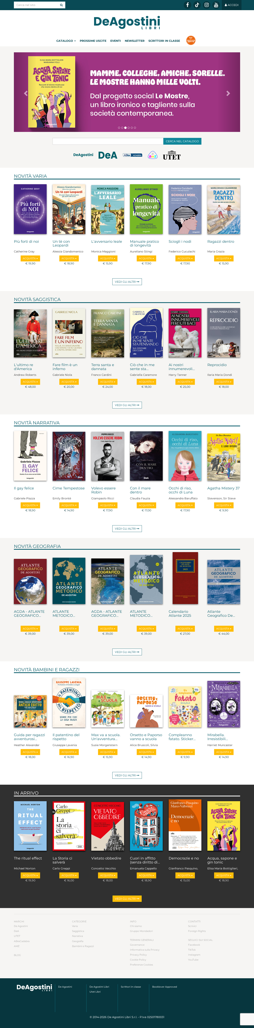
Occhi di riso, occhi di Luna (181, 490)
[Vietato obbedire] (107, 825)
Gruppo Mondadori (141, 931)
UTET (17, 935)
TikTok (192, 949)
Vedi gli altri (126, 282)
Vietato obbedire (106, 858)
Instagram (194, 954)
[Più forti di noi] (30, 208)
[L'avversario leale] (107, 208)
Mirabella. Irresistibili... (217, 737)
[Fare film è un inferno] (69, 332)
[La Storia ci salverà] (69, 825)
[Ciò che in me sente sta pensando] (146, 332)
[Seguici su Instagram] (206, 5)
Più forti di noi (26, 242)
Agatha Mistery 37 (223, 488)
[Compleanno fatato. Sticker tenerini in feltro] (185, 702)
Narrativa (77, 935)
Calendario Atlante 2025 (180, 614)
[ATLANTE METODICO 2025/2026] (146, 579)
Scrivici (192, 926)
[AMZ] (152, 155)
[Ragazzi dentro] (223, 208)
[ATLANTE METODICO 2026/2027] (69, 579)
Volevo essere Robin (103, 490)
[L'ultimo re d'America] (30, 332)
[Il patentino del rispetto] (69, 702)
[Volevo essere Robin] (107, 455)
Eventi (115, 41)
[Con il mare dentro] (146, 455)
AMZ (16, 946)
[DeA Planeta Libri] (34, 987)
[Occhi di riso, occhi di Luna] (185, 455)
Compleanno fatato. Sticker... (182, 737)
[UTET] (172, 155)
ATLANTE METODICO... (64, 614)
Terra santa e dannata (102, 367)
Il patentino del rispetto (66, 737)
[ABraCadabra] (132, 157)
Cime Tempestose (69, 488)
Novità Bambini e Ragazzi (47, 669)
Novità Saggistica (37, 299)
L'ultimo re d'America (23, 367)
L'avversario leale (106, 242)
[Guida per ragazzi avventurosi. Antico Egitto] (30, 702)
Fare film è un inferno (65, 367)
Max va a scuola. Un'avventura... (105, 737)
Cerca (182, 141)
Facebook (194, 944)
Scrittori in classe (164, 41)
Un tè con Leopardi (61, 244)
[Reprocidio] (223, 332)
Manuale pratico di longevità (144, 244)
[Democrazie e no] (185, 825)
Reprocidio (217, 365)
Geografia (77, 941)
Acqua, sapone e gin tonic (222, 860)
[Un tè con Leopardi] (69, 208)
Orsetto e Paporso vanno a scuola (146, 737)
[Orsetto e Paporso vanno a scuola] (146, 702)
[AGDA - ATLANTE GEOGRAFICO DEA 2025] (107, 579)
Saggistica (78, 931)
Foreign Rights (197, 931)
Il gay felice (24, 488)
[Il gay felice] (30, 455)
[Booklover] (190, 40)
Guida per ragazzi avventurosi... (29, 737)
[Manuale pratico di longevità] (146, 208)
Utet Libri (95, 991)
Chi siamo (136, 926)
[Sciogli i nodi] (185, 208)
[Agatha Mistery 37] (223, 455)
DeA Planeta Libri (127, 22)
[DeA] (108, 155)
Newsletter (134, 41)
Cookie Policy (138, 959)
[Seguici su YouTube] (216, 5)
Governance (137, 944)
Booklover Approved (164, 986)
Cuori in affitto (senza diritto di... (145, 860)
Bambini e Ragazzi (83, 946)
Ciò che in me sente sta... (142, 367)
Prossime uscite (93, 41)
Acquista (29, 258)
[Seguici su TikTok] (197, 5)
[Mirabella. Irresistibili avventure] (223, 702)
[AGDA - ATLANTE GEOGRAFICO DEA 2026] (30, 579)
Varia (75, 926)
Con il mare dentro (140, 490)
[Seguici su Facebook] (187, 5)
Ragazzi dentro (220, 242)
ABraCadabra (22, 941)
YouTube (193, 959)
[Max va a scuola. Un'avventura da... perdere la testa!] (107, 702)
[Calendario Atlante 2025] (185, 579)
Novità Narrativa (37, 423)
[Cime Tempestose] (69, 455)
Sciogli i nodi (180, 242)
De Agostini (21, 926)
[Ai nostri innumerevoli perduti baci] (185, 332)
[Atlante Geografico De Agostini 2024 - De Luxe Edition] (223, 579)
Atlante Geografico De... (221, 614)
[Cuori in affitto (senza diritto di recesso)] (146, 825)
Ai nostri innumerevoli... (182, 367)
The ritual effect (28, 858)
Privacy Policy (138, 954)
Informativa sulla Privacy (145, 949)
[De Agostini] (83, 157)
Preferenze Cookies (141, 964)
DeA (16, 931)
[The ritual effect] (30, 825)
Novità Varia (30, 176)
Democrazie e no (184, 858)
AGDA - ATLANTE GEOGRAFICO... (29, 614)
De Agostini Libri (99, 986)
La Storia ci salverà (62, 860)
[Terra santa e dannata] (107, 332)
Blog (17, 955)
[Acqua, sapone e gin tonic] (223, 825)
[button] (25, 92)
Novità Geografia (37, 546)
